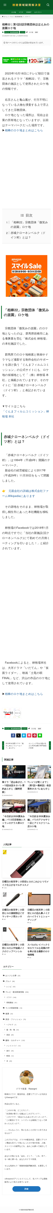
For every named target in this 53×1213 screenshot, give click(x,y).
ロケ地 (31, 32)
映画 (10, 1055)
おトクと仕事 (12, 975)
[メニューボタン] (5, 5)
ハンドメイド (13, 1045)
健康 (9, 1013)
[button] (13, 735)
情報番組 (11, 1002)
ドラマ (23, 32)
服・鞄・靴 (12, 1029)
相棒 (36, 32)
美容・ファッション (15, 1019)
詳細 (26, 1189)
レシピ (10, 986)
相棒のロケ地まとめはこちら (24, 130)
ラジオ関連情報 (13, 1007)
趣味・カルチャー (15, 1040)
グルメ (10, 981)
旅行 (10, 1050)
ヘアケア (11, 1024)
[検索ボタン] (48, 5)
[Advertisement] (26, 170)
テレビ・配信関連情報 (11, 32)
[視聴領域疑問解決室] (26, 5)
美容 (10, 1034)
